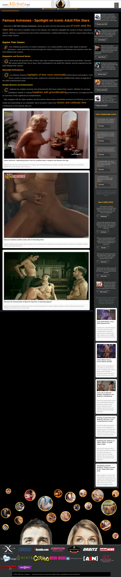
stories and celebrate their (71, 102)
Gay (116, 5)
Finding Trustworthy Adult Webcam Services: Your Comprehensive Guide (106, 419)
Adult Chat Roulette (50, 9)
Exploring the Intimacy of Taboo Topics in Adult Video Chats (106, 442)
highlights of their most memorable (46, 74)
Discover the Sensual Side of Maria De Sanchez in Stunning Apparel (28, 302)
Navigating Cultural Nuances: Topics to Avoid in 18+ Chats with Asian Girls (106, 468)
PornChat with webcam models (68, 9)
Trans (116, 7)
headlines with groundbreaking (49, 92)
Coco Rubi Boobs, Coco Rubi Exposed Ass (105, 322)
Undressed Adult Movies (10, 11)
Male (116, 3)
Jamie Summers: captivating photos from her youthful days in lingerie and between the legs (36, 160)
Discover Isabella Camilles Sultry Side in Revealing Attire (24, 240)
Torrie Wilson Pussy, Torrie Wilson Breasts (104, 360)
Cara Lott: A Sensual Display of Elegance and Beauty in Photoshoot (105, 394)
